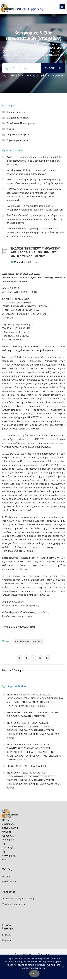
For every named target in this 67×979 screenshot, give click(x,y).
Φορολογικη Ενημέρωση (38, 75)
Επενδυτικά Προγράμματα (21, 123)
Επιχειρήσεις (57, 75)
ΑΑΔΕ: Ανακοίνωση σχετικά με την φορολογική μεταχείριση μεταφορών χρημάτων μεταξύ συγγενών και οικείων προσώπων (35, 232)
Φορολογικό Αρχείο (18, 134)
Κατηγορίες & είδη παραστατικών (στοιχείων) (37, 51)
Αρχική (6, 876)
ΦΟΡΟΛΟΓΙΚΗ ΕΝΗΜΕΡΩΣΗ (15, 48)
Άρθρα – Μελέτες (16, 112)
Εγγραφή (7, 940)
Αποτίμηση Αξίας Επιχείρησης (18, 898)
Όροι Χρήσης (44, 954)
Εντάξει (34, 973)
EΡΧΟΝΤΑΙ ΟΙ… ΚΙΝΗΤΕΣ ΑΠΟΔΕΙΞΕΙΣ (27, 766)
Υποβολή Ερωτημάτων (14, 904)
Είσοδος (7, 935)
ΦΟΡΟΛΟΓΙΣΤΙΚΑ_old (44, 44)
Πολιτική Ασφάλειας (25, 954)
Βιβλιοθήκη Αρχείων (18, 140)
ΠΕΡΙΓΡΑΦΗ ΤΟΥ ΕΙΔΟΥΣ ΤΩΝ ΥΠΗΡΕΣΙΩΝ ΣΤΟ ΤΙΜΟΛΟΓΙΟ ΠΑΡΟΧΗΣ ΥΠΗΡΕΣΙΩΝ (32, 714)
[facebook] (26, 658)
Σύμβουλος (24, 44)
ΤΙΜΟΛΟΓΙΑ (37, 641)
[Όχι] (63, 968)
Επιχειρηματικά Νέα (18, 117)
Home (11, 44)
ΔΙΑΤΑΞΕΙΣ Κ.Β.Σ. (22, 641)
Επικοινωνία (9, 881)
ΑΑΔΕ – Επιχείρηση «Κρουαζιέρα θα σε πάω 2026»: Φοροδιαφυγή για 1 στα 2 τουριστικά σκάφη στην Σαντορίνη (34, 161)
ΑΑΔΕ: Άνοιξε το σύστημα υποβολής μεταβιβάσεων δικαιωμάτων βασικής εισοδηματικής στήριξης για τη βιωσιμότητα (35, 219)
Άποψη (11, 129)
